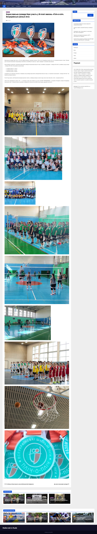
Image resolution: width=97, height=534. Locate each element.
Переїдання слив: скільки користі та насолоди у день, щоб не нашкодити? (59, 519)
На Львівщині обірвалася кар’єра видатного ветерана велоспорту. (13, 518)
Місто (8, 6)
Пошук (74, 11)
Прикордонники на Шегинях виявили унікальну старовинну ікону (58, 500)
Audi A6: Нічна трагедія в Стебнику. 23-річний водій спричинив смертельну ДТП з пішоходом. (36, 500)
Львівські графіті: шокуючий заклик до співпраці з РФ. (12, 499)
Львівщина (18, 6)
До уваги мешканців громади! (61, 484)
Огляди (24, 6)
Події (13, 6)
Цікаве (29, 6)
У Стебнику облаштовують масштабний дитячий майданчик (20, 484)
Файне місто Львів (48, 2)
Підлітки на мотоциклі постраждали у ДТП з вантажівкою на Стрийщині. (82, 519)
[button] (93, 6)
